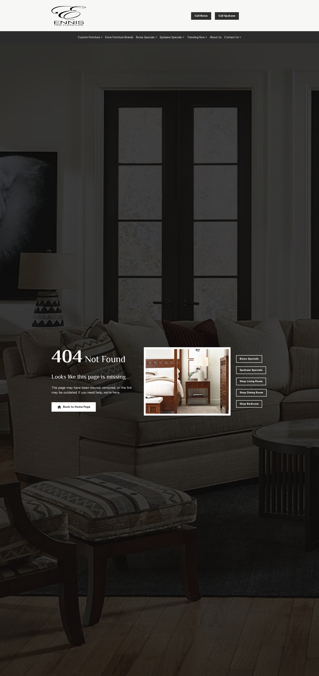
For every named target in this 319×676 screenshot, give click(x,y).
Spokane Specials (171, 37)
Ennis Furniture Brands (119, 37)
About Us (216, 37)
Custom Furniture (89, 37)
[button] (201, 16)
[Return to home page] (69, 16)
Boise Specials (145, 37)
